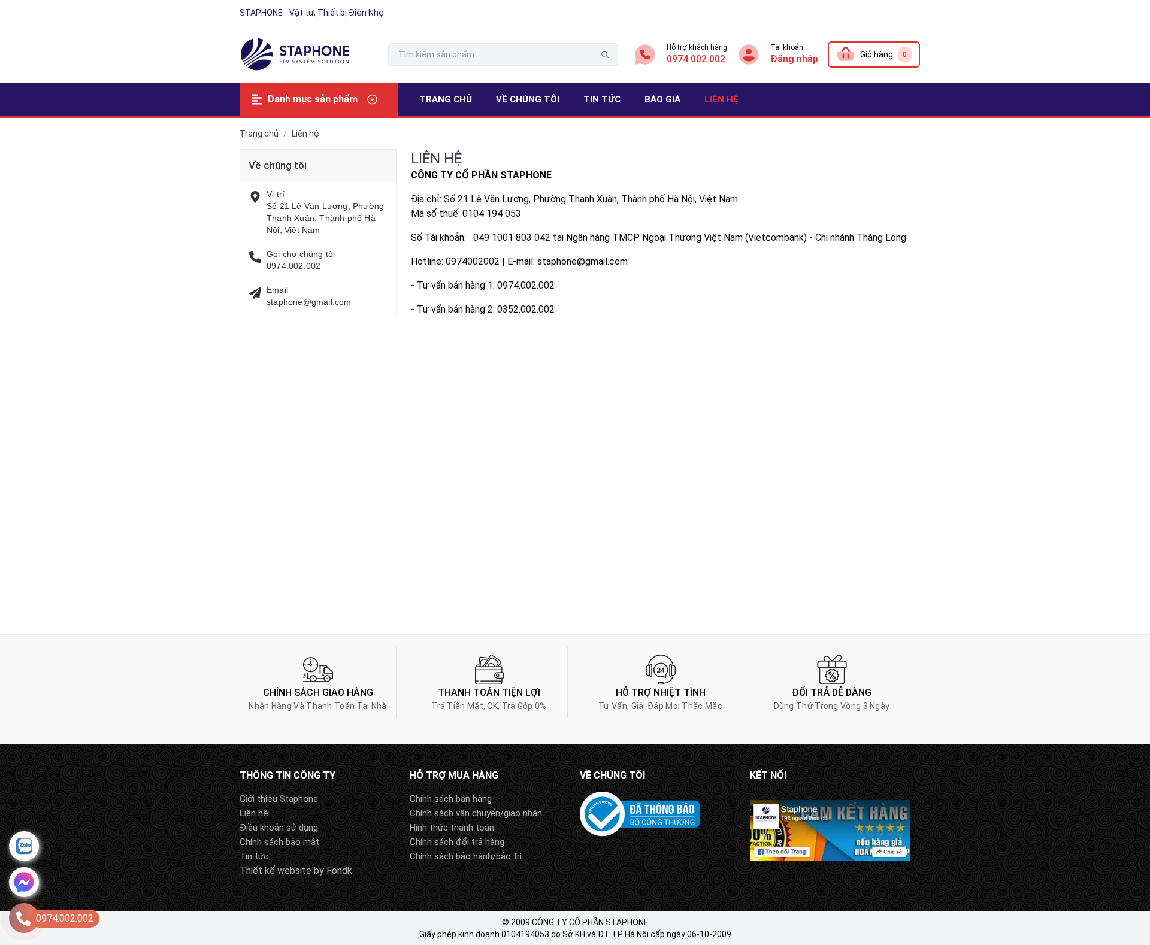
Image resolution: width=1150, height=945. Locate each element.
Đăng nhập (794, 59)
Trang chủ (259, 133)
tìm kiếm (605, 54)
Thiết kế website (275, 870)
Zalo (24, 846)
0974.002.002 (696, 59)
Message (24, 882)
